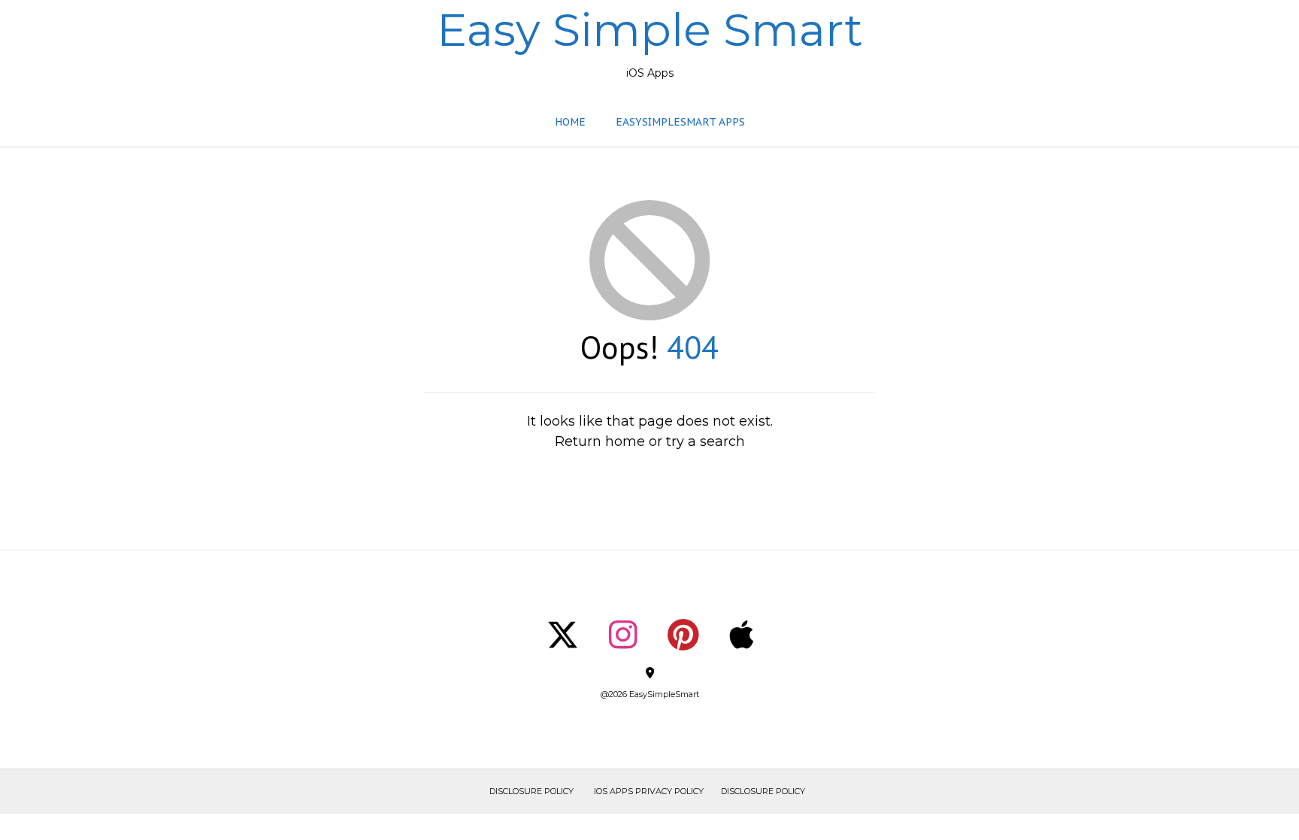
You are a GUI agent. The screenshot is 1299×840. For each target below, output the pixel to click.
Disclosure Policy (531, 791)
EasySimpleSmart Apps (680, 122)
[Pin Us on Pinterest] (683, 634)
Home (570, 122)
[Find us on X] (563, 634)
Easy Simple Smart (650, 30)
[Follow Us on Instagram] (623, 634)
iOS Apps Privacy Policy (649, 791)
